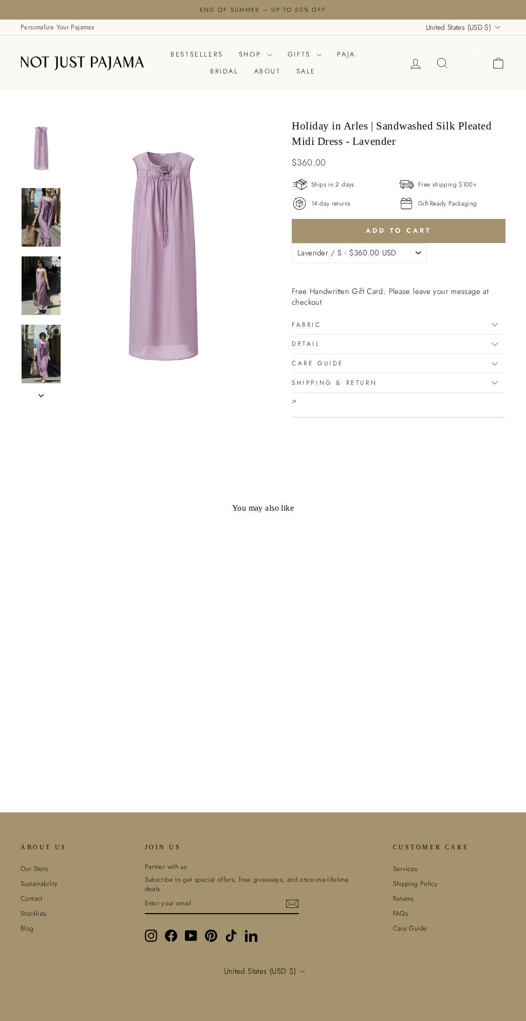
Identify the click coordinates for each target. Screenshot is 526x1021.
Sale (306, 71)
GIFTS (301, 54)
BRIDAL (224, 71)
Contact (32, 898)
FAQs (400, 913)
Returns (403, 898)
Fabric (307, 324)
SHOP (252, 54)
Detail (306, 343)
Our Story (34, 869)
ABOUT (267, 71)
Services (405, 869)
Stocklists (34, 913)
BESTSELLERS (197, 54)
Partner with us (166, 866)
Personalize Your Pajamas (57, 27)
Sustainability (39, 883)
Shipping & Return (334, 382)
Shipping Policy (415, 883)
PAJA (346, 54)
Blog (27, 928)
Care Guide (318, 363)
